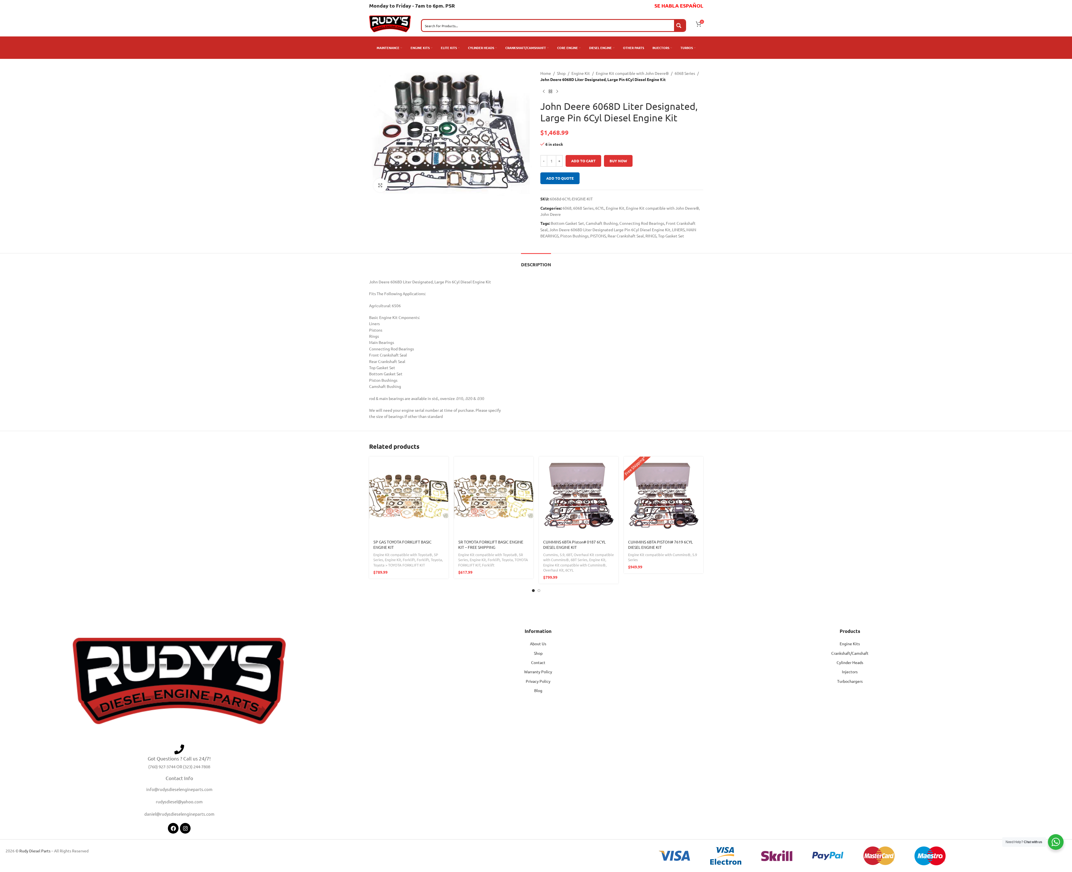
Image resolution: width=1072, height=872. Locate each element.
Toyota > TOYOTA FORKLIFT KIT (399, 565)
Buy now (618, 160)
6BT (569, 554)
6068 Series (685, 73)
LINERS (678, 229)
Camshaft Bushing (602, 223)
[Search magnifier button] (679, 25)
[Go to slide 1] (533, 590)
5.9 (562, 554)
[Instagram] (185, 828)
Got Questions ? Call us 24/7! (179, 758)
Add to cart (583, 160)
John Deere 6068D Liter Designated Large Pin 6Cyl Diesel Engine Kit (609, 229)
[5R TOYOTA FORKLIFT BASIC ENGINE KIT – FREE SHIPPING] (493, 496)
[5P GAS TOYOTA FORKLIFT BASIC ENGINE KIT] (408, 496)
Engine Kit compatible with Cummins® (574, 565)
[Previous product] (543, 91)
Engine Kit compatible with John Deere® (632, 73)
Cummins (550, 554)
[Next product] (557, 91)
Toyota (436, 559)
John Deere (550, 214)
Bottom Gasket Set (567, 223)
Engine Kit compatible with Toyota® (402, 554)
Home (545, 73)
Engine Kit (580, 73)
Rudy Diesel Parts (34, 850)
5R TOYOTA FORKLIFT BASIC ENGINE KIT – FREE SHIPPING (490, 544)
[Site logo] (390, 23)
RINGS (650, 235)
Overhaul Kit (553, 570)
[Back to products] (550, 91)
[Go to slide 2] (539, 590)
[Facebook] (173, 828)
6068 (566, 208)
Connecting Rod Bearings (641, 223)
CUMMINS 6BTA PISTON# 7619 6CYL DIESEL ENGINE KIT (660, 544)
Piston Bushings (574, 235)
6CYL (599, 208)
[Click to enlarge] (380, 185)
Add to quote (560, 178)
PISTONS (598, 235)
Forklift (409, 559)
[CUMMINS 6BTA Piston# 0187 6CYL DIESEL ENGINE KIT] (578, 496)
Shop (561, 73)
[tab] (536, 261)
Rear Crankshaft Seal (626, 235)
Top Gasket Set (671, 235)
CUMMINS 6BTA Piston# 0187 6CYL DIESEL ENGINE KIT (574, 544)
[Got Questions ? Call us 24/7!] (179, 749)
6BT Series (579, 559)
